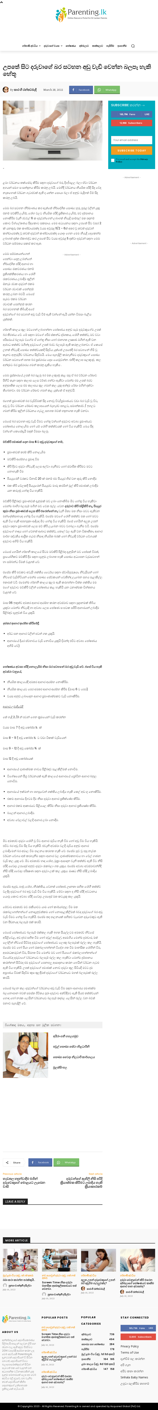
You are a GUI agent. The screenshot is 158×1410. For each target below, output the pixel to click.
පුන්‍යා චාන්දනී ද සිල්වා (20, 1285)
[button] (132, 46)
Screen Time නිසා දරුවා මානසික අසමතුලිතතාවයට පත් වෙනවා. (59, 1285)
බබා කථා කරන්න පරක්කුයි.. (19, 1280)
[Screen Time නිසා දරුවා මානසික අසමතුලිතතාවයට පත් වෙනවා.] (59, 1260)
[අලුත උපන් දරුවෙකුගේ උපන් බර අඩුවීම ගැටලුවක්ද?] (98, 1260)
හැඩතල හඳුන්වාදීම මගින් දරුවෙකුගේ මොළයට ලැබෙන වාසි (24, 1182)
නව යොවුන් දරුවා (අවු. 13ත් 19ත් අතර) (58, 1276)
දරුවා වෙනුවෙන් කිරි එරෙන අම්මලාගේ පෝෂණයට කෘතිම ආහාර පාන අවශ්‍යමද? (137, 1283)
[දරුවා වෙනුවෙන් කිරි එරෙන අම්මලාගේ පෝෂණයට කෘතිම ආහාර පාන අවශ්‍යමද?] (137, 1260)
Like (147, 114)
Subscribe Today (131, 151)
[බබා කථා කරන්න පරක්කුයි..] (20, 1260)
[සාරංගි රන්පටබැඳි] (6, 90)
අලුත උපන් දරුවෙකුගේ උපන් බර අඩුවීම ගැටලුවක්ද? (98, 1281)
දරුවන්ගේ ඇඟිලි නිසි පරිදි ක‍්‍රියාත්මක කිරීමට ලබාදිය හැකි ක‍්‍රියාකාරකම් (81, 1182)
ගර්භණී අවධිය (88, 1275)
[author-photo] (5, 1285)
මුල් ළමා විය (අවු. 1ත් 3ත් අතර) (18, 1275)
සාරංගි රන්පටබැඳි (25, 89)
